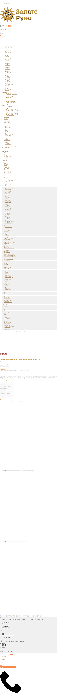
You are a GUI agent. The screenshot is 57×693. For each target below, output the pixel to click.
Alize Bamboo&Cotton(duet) (9, 195)
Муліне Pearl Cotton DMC (11, 95)
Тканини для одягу (6, 125)
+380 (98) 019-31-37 (3, 645)
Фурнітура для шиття (7, 327)
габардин (7, 390)
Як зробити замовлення (5, 624)
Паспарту (5, 163)
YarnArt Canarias (7, 71)
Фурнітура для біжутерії (7, 179)
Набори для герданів (7, 154)
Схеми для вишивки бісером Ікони (12, 109)
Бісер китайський (9, 106)
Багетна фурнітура (6, 162)
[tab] (29, 372)
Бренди (3, 623)
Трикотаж (6, 136)
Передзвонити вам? (3, 24)
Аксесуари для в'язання (5, 147)
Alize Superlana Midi (8, 66)
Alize (4, 187)
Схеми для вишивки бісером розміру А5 (13, 110)
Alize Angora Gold (8, 46)
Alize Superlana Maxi (8, 208)
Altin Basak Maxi (7, 87)
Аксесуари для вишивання (11, 99)
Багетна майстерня (4, 160)
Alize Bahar (7, 51)
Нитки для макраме (8, 91)
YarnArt (5, 212)
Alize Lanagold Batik (8, 59)
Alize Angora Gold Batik (8, 47)
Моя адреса (3, 634)
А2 (6, 388)
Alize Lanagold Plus (8, 60)
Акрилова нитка (9, 100)
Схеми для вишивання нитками (12, 103)
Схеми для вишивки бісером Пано (12, 114)
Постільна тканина (8, 135)
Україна (7, 384)
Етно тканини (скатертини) (9, 129)
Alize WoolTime (7, 69)
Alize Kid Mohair (7, 199)
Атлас (6, 126)
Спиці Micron (6, 149)
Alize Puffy (7, 62)
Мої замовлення (4, 632)
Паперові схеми (6, 246)
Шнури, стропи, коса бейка (8, 184)
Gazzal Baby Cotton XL (8, 227)
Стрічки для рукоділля (7, 301)
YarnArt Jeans (7, 75)
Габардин (6, 272)
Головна (1, 331)
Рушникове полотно (8, 289)
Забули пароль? (4, 633)
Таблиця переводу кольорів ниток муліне (8, 635)
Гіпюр (6, 273)
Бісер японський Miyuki (10, 115)
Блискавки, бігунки (7, 167)
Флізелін (6, 138)
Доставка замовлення (5, 625)
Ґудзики (5, 314)
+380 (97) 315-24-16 (3, 643)
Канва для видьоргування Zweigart (10, 141)
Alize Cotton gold (7, 54)
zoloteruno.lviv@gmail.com (4, 23)
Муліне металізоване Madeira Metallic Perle (13, 98)
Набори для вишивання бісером (12, 108)
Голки (4, 169)
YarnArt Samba (7, 81)
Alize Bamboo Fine (8, 52)
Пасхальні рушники (7, 121)
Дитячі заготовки (6, 117)
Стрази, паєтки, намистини (8, 156)
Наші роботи (5, 165)
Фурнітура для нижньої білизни (8, 180)
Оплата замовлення (5, 626)
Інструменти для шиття (7, 171)
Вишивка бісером (4, 105)
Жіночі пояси (6, 264)
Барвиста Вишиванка (26, 370)
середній (9, 393)
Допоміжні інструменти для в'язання (9, 150)
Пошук (3, 653)
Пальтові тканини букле (9, 277)
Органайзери (6, 177)
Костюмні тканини (8, 131)
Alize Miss (6, 204)
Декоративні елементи (7, 298)
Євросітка (6, 130)
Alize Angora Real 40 (8, 191)
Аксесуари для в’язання (5, 291)
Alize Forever (7, 56)
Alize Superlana (7, 65)
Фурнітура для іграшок (7, 159)
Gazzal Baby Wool (8, 83)
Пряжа (3, 36)
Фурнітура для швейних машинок (9, 326)
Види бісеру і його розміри (6, 637)
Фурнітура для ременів (7, 181)
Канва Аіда (7, 285)
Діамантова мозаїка (6, 297)
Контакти (3, 2)
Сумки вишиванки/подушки (8, 123)
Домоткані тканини (7, 140)
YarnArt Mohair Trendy (8, 79)
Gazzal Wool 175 (7, 85)
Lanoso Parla (7, 90)
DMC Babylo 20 (7, 88)
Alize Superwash (7, 67)
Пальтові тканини (8, 276)
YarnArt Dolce (7, 73)
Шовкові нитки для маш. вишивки (12, 104)
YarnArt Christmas (8, 72)
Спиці (4, 293)
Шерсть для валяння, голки (8, 302)
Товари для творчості (5, 151)
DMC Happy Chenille (8, 89)
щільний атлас (11, 390)
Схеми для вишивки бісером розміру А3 (13, 112)
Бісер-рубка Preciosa (7, 252)
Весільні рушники (6, 116)
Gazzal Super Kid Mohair (9, 84)
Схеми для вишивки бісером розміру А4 (13, 111)
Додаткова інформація (5, 372)
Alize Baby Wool (7, 50)
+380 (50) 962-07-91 (3, 644)
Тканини (3, 124)
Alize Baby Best (7, 49)
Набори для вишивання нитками (12, 102)
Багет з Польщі (6, 306)
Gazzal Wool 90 (7, 86)
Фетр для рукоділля (6, 158)
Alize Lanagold (7, 200)
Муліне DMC (9, 93)
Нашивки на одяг (6, 174)
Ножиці (5, 176)
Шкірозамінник (7, 139)
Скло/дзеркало (6, 164)
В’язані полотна (7, 271)
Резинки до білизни (7, 323)
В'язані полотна (7, 127)
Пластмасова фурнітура (7, 322)
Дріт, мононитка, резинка (7, 170)
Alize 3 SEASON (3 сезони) (9, 45)
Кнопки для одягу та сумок (8, 172)
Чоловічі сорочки (6, 268)
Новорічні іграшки (6, 258)
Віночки (5, 152)
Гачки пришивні (6, 168)
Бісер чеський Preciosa (7, 251)
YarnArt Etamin (7, 217)
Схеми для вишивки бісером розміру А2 (13, 113)
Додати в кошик (2, 369)
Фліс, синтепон (7, 137)
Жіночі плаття (6, 119)
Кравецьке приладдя (7, 173)
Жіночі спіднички (6, 120)
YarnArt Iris (7, 74)
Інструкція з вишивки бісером (6, 636)
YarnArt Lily (7, 76)
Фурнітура (3, 310)
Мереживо (7, 143)
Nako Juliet (7, 235)
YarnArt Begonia (7, 70)
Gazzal (5, 225)
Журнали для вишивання (11, 101)
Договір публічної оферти (6, 627)
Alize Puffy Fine (7, 63)
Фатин (6, 281)
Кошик (3, 662)
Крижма (6, 142)
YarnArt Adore (7, 213)
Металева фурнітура (7, 318)
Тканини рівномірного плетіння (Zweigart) (11, 145)
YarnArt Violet (7, 80)
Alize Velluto (7, 68)
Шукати (10, 25)
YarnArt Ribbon (7, 78)
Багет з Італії (5, 161)
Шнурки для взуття (6, 185)
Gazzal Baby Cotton (8, 226)
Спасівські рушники (7, 122)
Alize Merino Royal (8, 61)
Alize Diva (6, 55)
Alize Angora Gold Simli (8, 48)
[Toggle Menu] (0, 35)
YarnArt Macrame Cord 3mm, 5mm (10, 221)
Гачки (4, 148)
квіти (6, 393)
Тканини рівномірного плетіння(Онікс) (11, 146)
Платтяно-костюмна (8, 144)
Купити (1, 665)
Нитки (5, 175)
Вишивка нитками (4, 92)
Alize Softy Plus (7, 64)
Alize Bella (7, 53)
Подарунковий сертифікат (6, 3)
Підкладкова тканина (8, 133)
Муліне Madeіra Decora (10, 97)
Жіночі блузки (6, 118)
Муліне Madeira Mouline (10, 96)
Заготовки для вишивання (6, 260)
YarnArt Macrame (7, 77)
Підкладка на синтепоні (9, 134)
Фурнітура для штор (7, 183)
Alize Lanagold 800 (8, 58)
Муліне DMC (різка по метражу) (12, 94)
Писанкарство (6, 155)
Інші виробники (6, 231)
